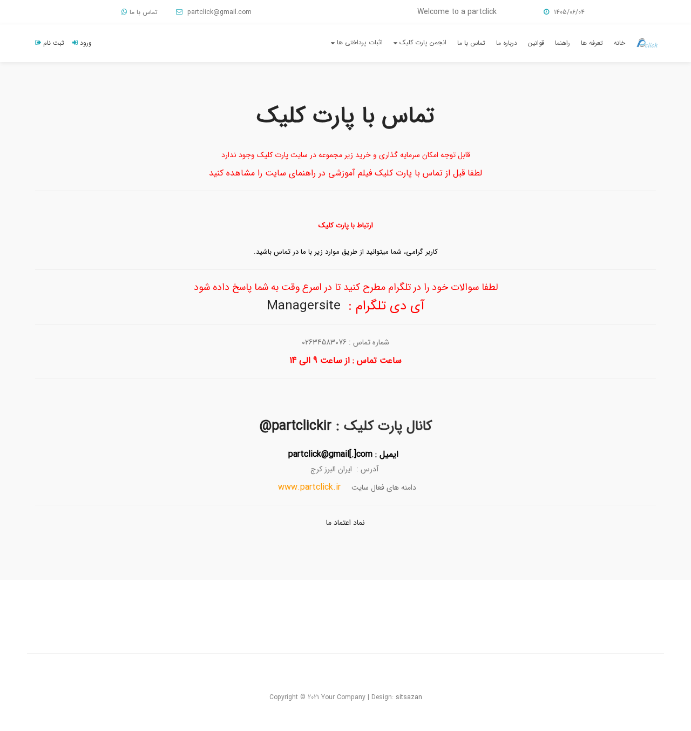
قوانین (536, 43)
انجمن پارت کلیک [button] (421, 42)
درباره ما (506, 43)
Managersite (304, 306)
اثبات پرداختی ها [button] (359, 42)
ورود (85, 43)
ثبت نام (52, 43)
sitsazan (409, 697)
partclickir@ (295, 426)
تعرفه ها (592, 43)
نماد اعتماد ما (345, 523)
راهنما (562, 43)
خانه (619, 43)
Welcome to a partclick (457, 12)
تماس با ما (144, 12)
